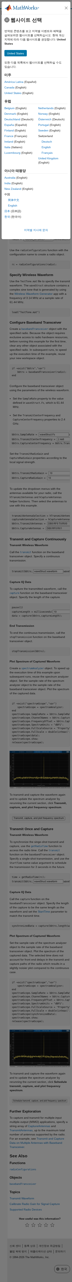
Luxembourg (12, 152)
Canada (9, 87)
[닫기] (66, 8)
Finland (9, 130)
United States (12, 93)
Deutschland (12, 119)
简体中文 (13, 200)
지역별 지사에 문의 (36, 230)
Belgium (9, 108)
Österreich (44, 119)
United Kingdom (48, 158)
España (9, 124)
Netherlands (46, 108)
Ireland (8, 141)
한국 (7, 216)
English (46, 147)
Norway (43, 113)
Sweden (43, 130)
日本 (7, 211)
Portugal (43, 124)
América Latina (13, 81)
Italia (7, 147)
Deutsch (47, 141)
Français (47, 152)
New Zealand (12, 188)
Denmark (10, 113)
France (8, 136)
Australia (9, 177)
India (7, 183)
